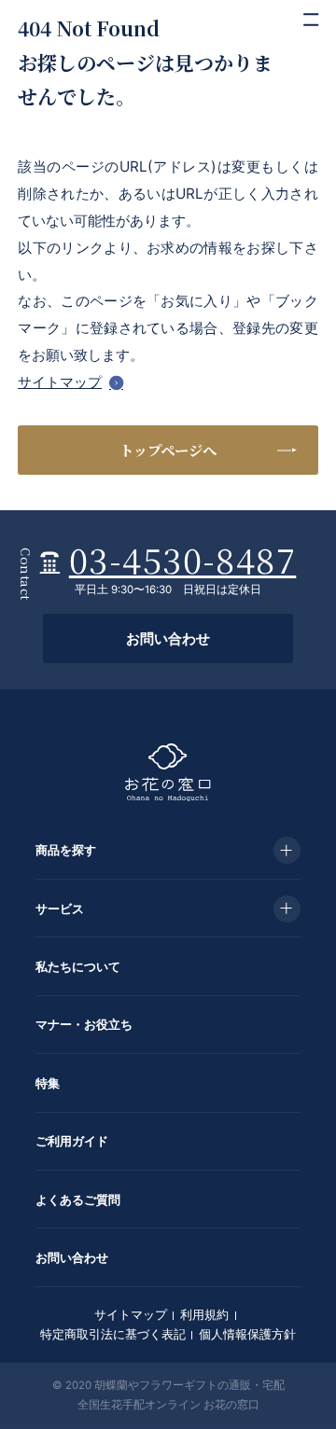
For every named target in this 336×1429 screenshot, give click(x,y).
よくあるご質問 (77, 1199)
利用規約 (204, 1314)
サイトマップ (60, 382)
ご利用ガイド (71, 1140)
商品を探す (65, 849)
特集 (47, 1082)
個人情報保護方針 (247, 1333)
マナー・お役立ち (84, 1024)
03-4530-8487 (183, 559)
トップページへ (168, 449)
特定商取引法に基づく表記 (113, 1333)
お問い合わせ (168, 638)
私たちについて (77, 966)
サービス (59, 908)
